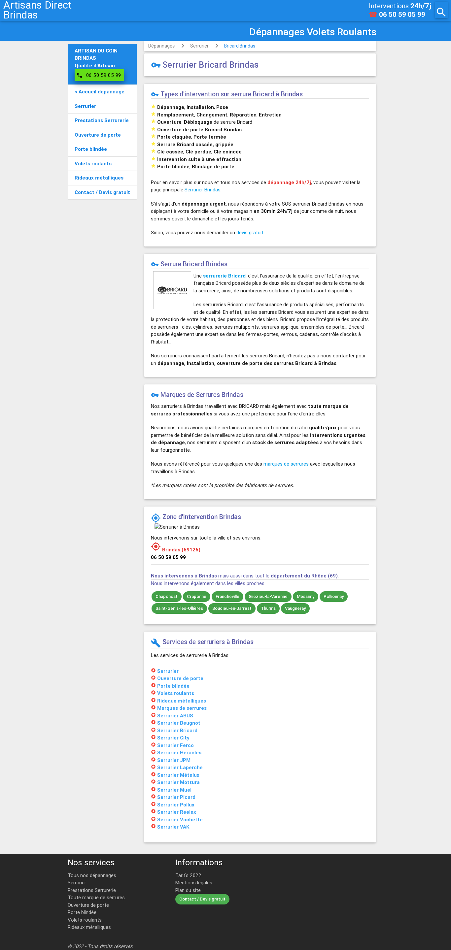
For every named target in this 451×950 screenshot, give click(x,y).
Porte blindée (82, 912)
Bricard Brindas (239, 46)
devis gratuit (249, 232)
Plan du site (188, 890)
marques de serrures (286, 464)
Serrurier (199, 46)
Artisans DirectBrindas (37, 10)
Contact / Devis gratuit (202, 899)
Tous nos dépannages (92, 875)
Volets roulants (85, 920)
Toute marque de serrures (96, 897)
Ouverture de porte (88, 905)
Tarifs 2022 (188, 875)
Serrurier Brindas (203, 189)
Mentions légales (193, 882)
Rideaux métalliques (89, 927)
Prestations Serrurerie (92, 890)
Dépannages (161, 46)
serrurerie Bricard (224, 276)
